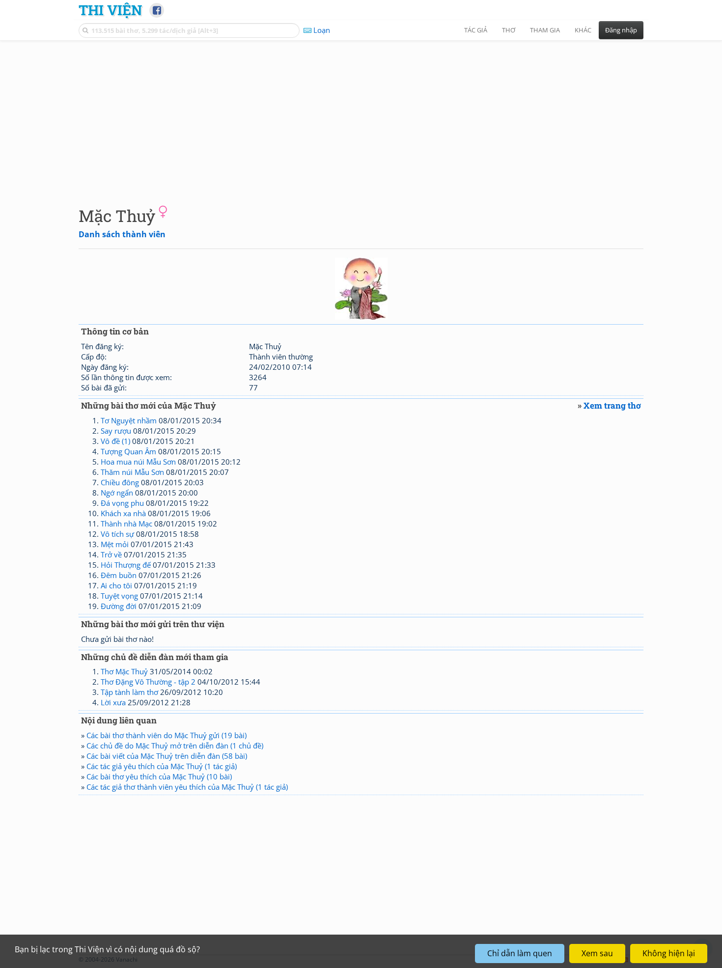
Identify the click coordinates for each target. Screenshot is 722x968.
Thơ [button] (508, 30)
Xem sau (597, 953)
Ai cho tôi (116, 585)
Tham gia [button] (545, 30)
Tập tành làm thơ (129, 692)
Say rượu (116, 431)
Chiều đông (120, 482)
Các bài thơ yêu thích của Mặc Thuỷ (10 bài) (159, 776)
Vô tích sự (117, 534)
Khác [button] (583, 30)
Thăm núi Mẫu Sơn (132, 472)
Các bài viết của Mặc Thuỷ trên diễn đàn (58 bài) (166, 756)
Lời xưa (113, 702)
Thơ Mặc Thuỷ (124, 671)
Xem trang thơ (612, 405)
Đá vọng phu (122, 503)
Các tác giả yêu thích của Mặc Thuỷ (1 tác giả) (161, 766)
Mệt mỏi (115, 544)
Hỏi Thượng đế (126, 565)
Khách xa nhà (123, 513)
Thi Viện (110, 9)
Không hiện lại (668, 953)
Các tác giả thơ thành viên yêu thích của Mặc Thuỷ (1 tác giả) (187, 787)
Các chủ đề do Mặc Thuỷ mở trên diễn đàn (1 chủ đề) (174, 745)
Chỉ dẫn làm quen (519, 953)
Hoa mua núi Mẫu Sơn (138, 462)
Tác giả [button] (475, 30)
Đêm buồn (119, 575)
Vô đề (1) (115, 441)
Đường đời (119, 606)
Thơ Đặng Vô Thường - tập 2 (148, 682)
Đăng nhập (621, 30)
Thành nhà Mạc (126, 523)
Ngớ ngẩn (117, 493)
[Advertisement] (361, 115)
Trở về (111, 554)
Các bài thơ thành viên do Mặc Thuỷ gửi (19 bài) (166, 735)
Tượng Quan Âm (128, 451)
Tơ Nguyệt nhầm (129, 420)
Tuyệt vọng (119, 596)
